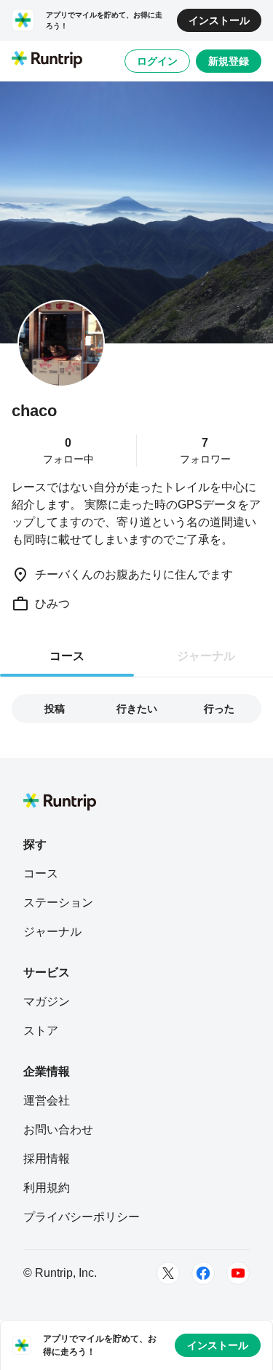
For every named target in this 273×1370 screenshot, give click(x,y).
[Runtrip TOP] (47, 60)
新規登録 (228, 61)
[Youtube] (238, 1273)
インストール (219, 20)
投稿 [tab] (54, 708)
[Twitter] (168, 1273)
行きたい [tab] (136, 708)
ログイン (157, 61)
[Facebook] (203, 1273)
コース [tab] (67, 656)
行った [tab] (219, 708)
